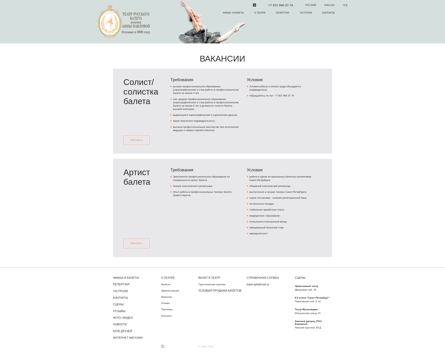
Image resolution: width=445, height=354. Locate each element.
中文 (345, 5)
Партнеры (167, 309)
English (329, 5)
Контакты (328, 12)
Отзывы (119, 311)
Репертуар (282, 12)
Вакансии (166, 296)
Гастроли (306, 12)
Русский (310, 5)
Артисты (166, 284)
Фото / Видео (123, 317)
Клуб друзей (122, 331)
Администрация (170, 290)
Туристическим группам (211, 284)
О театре (260, 12)
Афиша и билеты (233, 12)
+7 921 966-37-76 (280, 5)
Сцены (118, 304)
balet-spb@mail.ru (258, 284)
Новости (120, 324)
